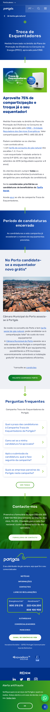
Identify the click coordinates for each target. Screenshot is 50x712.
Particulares (8, 2)
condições (31, 367)
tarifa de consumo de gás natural (25, 148)
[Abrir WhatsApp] (45, 698)
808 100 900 (34, 609)
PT (29, 8)
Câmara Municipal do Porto (19, 341)
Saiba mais (11, 698)
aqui (12, 197)
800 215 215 (16, 605)
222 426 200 (34, 605)
